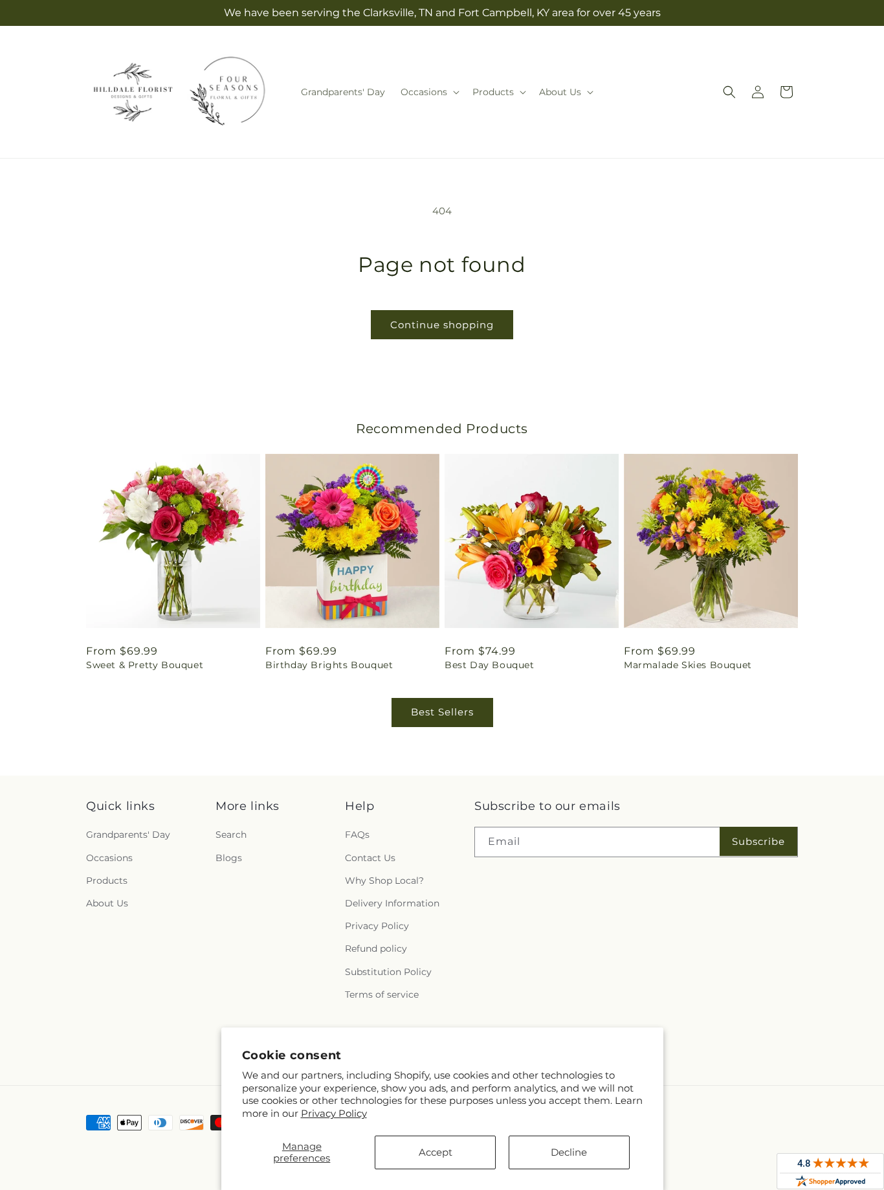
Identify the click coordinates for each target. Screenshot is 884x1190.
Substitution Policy (388, 972)
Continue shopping (442, 325)
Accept (435, 1152)
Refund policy (376, 948)
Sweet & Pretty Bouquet (144, 665)
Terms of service (382, 994)
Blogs (228, 858)
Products (106, 880)
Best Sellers (442, 712)
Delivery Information (392, 903)
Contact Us (370, 858)
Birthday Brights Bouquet (329, 665)
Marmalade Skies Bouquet (688, 665)
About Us (107, 903)
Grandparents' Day (128, 834)
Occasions (109, 858)
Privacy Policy (334, 1113)
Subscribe (758, 841)
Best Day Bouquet (490, 665)
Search (231, 834)
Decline (569, 1152)
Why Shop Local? (384, 880)
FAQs (357, 834)
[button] (429, 92)
